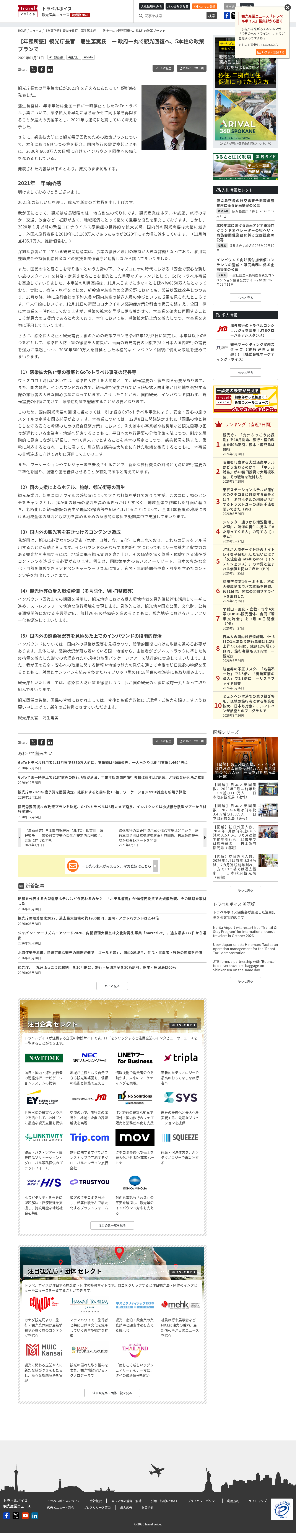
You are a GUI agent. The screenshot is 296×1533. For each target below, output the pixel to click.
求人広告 (126, 1507)
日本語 (229, 6)
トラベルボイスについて (63, 1501)
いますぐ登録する (273, 52)
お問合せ (147, 1507)
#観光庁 (73, 57)
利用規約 (233, 1501)
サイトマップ (258, 1501)
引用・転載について (164, 1501)
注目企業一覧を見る (112, 1225)
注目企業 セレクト (53, 1024)
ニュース (35, 30)
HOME (22, 30)
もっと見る (112, 986)
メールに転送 (163, 68)
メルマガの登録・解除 (126, 1501)
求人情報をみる (178, 6)
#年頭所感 (56, 57)
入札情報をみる (151, 6)
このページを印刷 (193, 68)
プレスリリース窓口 (97, 1507)
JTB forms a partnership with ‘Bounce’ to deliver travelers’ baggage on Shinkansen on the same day (244, 965)
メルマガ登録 (206, 6)
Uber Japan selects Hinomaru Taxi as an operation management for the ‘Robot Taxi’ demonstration (245, 948)
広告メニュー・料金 (60, 1507)
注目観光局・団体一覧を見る (112, 1393)
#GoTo (88, 57)
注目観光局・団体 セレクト (65, 1271)
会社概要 (96, 1501)
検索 (211, 15)
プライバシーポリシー (202, 1501)
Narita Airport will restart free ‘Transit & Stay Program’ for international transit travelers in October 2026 (244, 931)
